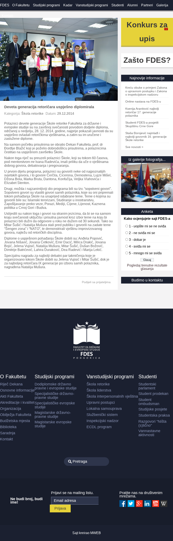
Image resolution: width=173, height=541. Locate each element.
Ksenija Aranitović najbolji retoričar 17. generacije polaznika (142, 112)
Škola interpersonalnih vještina (112, 396)
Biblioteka (8, 427)
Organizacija (10, 408)
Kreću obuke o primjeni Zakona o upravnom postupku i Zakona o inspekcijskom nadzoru (146, 91)
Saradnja (7, 433)
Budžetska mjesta (15, 421)
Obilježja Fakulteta (15, 415)
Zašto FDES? (147, 60)
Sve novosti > (134, 147)
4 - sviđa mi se (139, 246)
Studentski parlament (147, 386)
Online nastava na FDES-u (143, 101)
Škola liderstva (98, 390)
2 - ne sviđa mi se (142, 233)
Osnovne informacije (17, 390)
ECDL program (99, 427)
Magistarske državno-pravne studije (53, 414)
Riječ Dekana (11, 384)
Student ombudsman (148, 402)
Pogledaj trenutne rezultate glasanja (147, 267)
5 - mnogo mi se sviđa (145, 253)
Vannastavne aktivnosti (149, 433)
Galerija (162, 5)
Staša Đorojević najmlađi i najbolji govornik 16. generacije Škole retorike (146, 136)
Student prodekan (153, 394)
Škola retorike (32, 113)
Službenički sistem (102, 415)
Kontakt (7, 15)
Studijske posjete (152, 409)
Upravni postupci (100, 402)
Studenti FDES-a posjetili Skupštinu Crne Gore (141, 124)
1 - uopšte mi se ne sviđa (147, 226)
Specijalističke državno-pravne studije (54, 396)
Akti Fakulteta (11, 396)
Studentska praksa (154, 415)
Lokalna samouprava (104, 408)
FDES (4, 5)
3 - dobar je (137, 239)
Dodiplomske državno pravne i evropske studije (56, 386)
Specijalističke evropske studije (55, 405)
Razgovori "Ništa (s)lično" (152, 423)
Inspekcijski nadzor (102, 421)
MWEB (95, 533)
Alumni (132, 5)
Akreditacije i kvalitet (17, 402)
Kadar (67, 5)
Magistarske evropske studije (53, 424)
